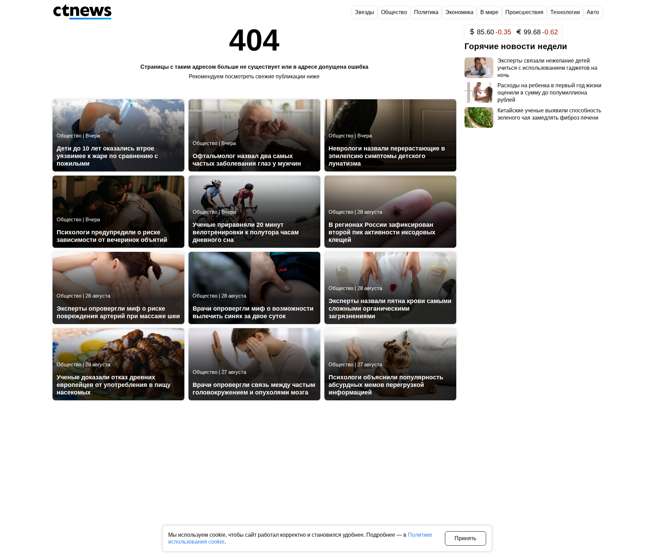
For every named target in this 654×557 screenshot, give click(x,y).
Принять (465, 538)
